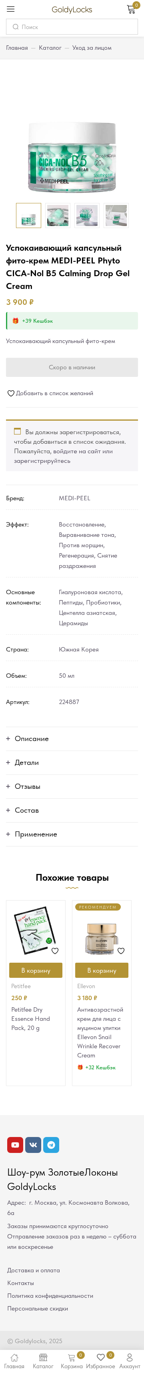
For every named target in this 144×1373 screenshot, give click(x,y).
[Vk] (33, 1145)
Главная (17, 47)
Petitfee (21, 986)
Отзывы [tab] (27, 786)
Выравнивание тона (86, 534)
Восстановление (81, 524)
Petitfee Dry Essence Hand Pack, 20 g (30, 1019)
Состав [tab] (27, 810)
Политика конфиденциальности (50, 1295)
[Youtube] (15, 1145)
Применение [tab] (36, 834)
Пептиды (71, 602)
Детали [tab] (27, 762)
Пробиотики (103, 602)
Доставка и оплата (33, 1270)
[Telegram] (51, 1145)
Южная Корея (79, 649)
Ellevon (86, 986)
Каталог (50, 47)
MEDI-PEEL (74, 498)
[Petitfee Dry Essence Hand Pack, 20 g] (35, 929)
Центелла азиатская (87, 612)
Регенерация (76, 555)
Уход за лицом (92, 47)
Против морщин (81, 545)
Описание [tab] (32, 738)
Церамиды (73, 623)
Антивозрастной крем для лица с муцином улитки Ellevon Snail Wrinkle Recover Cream (100, 1032)
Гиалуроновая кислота (90, 592)
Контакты (20, 1283)
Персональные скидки (37, 1308)
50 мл (66, 675)
